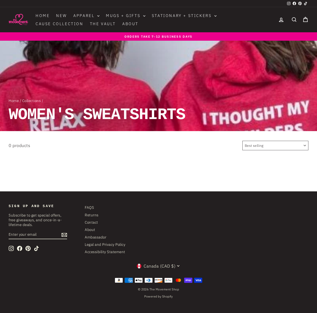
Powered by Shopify (158, 296)
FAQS (89, 207)
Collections (31, 100)
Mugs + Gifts (124, 15)
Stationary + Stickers (182, 15)
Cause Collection (59, 23)
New (61, 15)
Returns (92, 215)
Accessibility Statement (105, 251)
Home (43, 15)
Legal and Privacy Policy (105, 244)
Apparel (84, 15)
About (130, 23)
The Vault (103, 23)
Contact (91, 222)
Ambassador (95, 237)
